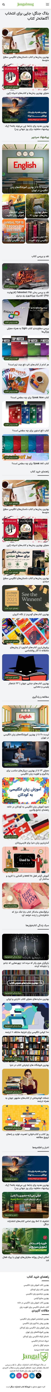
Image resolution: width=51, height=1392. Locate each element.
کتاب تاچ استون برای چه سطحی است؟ (30, 430)
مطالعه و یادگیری (40, 697)
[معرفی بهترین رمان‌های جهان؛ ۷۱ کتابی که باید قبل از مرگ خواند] (37, 206)
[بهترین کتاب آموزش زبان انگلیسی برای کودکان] (13, 231)
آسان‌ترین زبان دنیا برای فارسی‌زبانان (32, 843)
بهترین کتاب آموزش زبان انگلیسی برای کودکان (14, 240)
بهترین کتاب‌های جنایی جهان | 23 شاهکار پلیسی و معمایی (28, 685)
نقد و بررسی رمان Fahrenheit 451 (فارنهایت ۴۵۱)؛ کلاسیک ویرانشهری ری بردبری (28, 294)
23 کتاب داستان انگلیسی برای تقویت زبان (38, 240)
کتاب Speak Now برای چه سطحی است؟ (30, 397)
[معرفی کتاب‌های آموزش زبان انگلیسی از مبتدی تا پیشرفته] (13, 206)
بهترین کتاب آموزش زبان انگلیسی (36, 1285)
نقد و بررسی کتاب (40, 256)
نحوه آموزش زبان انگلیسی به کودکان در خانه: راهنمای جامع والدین (28, 808)
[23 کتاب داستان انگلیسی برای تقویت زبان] (37, 231)
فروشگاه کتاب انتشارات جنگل (20, 1387)
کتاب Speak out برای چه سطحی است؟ (30, 463)
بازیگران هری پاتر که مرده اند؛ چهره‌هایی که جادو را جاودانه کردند (26, 964)
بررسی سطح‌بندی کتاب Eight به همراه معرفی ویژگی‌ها (28, 330)
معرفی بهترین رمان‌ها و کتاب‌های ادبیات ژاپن (28, 93)
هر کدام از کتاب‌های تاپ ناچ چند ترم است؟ (28, 364)
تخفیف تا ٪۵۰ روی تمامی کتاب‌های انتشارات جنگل (28, 1223)
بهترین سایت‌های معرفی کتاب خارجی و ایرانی (27, 999)
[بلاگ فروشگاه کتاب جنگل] (25, 4)
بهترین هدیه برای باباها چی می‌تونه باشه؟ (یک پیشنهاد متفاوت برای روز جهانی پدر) (27, 127)
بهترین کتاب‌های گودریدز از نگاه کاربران (31, 614)
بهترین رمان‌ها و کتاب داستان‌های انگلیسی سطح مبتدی (26, 580)
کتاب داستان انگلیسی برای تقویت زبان (34, 1307)
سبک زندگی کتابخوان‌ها (37, 925)
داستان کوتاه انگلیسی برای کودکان (36, 1336)
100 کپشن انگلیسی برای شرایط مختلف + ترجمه (27, 1032)
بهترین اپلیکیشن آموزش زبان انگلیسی (34, 1318)
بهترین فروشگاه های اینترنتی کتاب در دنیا (29, 1065)
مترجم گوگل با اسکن (41, 1345)
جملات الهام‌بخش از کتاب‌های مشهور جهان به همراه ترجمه (27, 1099)
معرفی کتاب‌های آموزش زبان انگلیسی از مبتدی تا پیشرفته (14, 215)
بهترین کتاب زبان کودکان (39, 1289)
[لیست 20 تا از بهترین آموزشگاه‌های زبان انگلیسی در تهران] (25, 169)
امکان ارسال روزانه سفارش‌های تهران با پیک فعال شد (26, 1259)
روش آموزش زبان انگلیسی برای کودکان (34, 1327)
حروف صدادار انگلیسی (40, 1340)
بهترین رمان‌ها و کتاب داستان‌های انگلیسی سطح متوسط (26, 58)
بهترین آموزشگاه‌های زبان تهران (37, 1332)
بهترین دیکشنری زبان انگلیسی (37, 1294)
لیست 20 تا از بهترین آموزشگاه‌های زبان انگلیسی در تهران (28, 189)
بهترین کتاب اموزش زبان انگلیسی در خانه (33, 1302)
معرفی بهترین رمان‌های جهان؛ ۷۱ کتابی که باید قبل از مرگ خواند (38, 217)
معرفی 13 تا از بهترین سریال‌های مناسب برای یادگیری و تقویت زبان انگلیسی (28, 772)
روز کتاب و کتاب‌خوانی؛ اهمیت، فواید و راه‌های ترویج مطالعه (27, 1136)
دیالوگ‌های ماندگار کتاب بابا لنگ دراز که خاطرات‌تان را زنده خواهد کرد (30, 913)
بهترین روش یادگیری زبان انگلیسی (36, 1323)
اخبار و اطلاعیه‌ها (40, 1147)
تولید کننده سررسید (41, 1349)
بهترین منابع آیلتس (41, 1298)
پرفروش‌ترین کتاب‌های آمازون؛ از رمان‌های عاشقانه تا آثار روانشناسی (29, 649)
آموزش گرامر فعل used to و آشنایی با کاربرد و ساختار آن (27, 877)
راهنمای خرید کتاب (39, 472)
